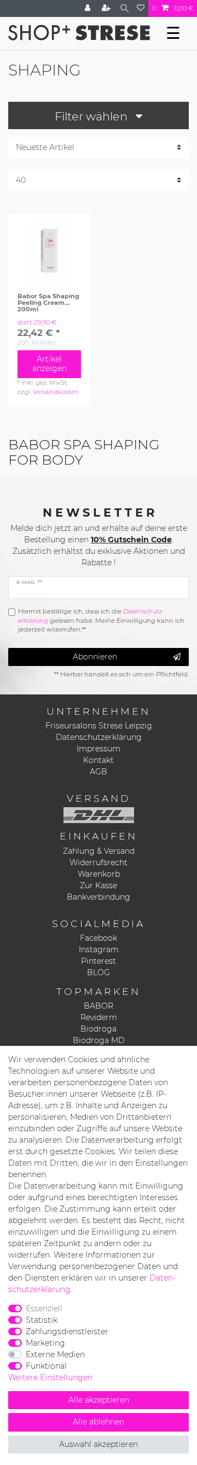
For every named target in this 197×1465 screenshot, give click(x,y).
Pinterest (98, 961)
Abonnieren (95, 657)
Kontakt (98, 760)
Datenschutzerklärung (99, 737)
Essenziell (44, 1308)
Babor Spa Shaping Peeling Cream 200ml (48, 302)
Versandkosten (56, 392)
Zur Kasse (98, 885)
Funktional (46, 1366)
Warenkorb (99, 874)
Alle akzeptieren (98, 1400)
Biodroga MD (99, 1040)
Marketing (45, 1343)
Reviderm (98, 1017)
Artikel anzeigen (49, 364)
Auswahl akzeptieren (98, 1444)
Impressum (98, 749)
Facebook (98, 938)
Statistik (41, 1320)
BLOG (98, 972)
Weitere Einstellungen (50, 1377)
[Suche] (124, 8)
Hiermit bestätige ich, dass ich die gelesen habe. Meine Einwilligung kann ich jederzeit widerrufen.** (101, 620)
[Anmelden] (88, 8)
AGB (98, 772)
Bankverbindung (98, 897)
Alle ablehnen (98, 1422)
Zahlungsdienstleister (67, 1331)
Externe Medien (55, 1354)
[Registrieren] (107, 8)
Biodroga (98, 1029)
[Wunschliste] (140, 8)
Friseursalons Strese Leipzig (98, 726)
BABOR (98, 1006)
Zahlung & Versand (99, 851)
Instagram (99, 949)
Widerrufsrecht (98, 862)
